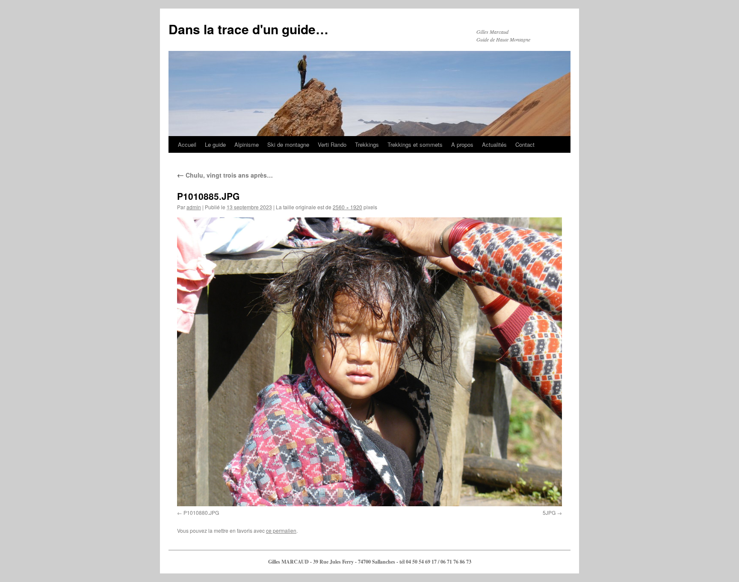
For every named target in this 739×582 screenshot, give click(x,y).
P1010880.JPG (201, 512)
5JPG (549, 512)
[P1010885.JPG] (369, 361)
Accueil (187, 144)
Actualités (494, 144)
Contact (525, 144)
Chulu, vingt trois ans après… (225, 175)
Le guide (215, 144)
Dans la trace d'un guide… (248, 29)
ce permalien (281, 530)
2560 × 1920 (347, 207)
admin (193, 207)
